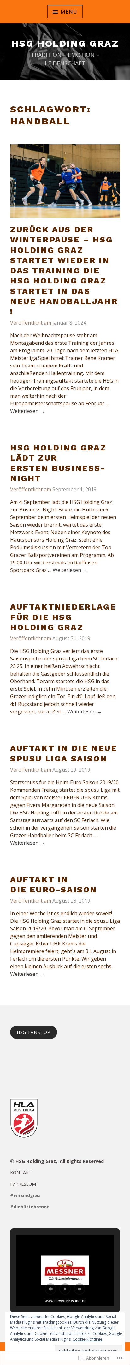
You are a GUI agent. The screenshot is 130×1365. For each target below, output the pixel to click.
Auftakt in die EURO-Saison (53, 885)
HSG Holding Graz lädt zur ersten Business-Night (58, 463)
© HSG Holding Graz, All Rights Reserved (57, 1161)
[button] (50, 1289)
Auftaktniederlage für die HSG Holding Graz (63, 617)
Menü (69, 11)
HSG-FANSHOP (33, 1032)
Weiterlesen (27, 411)
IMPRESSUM (23, 1184)
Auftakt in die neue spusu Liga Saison (63, 753)
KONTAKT (21, 1173)
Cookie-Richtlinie (87, 1339)
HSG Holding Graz (65, 43)
